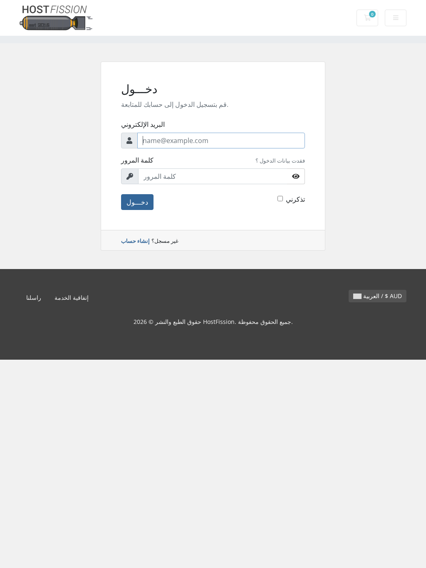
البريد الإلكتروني (143, 124)
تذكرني (295, 199)
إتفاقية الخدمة (71, 297)
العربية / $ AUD (382, 296)
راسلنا (33, 297)
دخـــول (137, 202)
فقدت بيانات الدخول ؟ (280, 160)
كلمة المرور (137, 160)
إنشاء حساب (135, 240)
